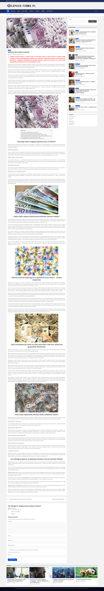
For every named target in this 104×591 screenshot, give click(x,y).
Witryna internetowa (11, 545)
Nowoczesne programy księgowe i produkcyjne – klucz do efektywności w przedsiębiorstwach (39, 581)
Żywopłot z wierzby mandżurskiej (58, 499)
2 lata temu (10, 582)
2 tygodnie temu (79, 34)
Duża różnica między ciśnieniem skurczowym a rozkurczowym (20, 499)
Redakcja (13, 11)
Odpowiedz (13, 513)
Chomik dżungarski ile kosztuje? (84, 579)
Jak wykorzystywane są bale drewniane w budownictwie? (85, 48)
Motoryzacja (50, 11)
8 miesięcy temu (79, 50)
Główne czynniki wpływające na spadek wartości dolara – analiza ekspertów (34, 134)
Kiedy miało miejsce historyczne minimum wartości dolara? (32, 133)
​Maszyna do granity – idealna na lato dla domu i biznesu (84, 74)
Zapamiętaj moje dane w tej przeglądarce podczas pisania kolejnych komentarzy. (23, 549)
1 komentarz (21, 54)
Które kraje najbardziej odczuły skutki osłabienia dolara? (31, 137)
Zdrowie (37, 11)
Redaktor (85, 42)
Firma (18, 11)
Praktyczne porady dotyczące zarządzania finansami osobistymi (63, 580)
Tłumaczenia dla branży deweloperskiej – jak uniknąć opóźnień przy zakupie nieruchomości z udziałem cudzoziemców (85, 57)
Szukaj (70, 19)
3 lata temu (11, 54)
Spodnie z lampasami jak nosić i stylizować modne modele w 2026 (85, 32)
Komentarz (10, 521)
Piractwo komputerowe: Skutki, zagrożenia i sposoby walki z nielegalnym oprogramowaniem (85, 91)
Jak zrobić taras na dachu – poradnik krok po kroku (86, 107)
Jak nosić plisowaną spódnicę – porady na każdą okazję (85, 82)
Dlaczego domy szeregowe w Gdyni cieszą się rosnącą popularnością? (85, 66)
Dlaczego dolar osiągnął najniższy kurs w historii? (30, 132)
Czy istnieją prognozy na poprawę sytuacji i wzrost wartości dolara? (33, 138)
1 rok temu (78, 60)
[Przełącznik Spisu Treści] (51, 131)
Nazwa (9, 535)
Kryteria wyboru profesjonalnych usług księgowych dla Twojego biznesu (16, 580)
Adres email (10, 540)
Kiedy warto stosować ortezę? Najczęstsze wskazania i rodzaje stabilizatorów (85, 40)
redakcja (15, 54)
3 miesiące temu (79, 42)
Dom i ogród (24, 11)
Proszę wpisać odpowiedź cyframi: (14, 552)
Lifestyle (31, 11)
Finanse (43, 11)
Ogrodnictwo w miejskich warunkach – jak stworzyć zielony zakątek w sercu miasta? (85, 99)
